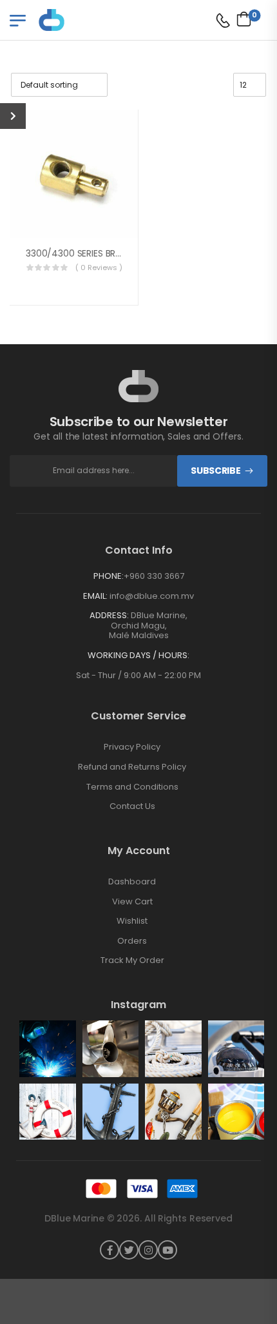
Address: (109, 615)
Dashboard (132, 882)
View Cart (132, 902)
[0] (240, 18)
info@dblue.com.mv (152, 596)
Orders (132, 941)
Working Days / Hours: (138, 655)
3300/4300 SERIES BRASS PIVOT (93, 253)
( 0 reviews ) (98, 267)
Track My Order (132, 960)
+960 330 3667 (154, 576)
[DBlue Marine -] (88, 19)
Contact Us (132, 806)
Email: (95, 596)
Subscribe (215, 470)
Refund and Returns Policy (132, 767)
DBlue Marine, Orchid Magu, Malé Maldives (148, 625)
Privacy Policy (132, 747)
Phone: (108, 576)
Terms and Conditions (132, 787)
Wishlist (132, 921)
